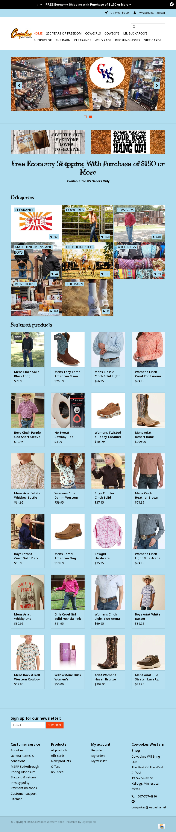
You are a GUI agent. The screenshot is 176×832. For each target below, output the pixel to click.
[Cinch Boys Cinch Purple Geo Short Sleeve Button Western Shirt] (28, 410)
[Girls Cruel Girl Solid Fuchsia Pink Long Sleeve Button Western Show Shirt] (68, 592)
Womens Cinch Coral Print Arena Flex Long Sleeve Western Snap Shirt (148, 374)
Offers (55, 766)
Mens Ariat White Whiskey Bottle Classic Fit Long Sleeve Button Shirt (27, 495)
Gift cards (152, 40)
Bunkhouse (42, 40)
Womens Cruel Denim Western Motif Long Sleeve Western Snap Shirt (66, 495)
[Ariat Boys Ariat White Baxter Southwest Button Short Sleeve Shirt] (148, 592)
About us (17, 750)
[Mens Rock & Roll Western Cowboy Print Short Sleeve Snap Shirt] (28, 652)
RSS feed (57, 772)
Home (37, 33)
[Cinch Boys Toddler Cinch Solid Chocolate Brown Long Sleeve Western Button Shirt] (108, 471)
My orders (98, 756)
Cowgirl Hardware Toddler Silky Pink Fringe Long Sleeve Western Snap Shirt (108, 556)
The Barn (62, 40)
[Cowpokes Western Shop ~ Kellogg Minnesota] (21, 33)
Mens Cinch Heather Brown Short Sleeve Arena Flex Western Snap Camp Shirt (146, 495)
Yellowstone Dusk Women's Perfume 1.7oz (68, 677)
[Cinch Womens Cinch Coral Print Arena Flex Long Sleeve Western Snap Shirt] (148, 349)
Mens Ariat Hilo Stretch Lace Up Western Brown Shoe (147, 677)
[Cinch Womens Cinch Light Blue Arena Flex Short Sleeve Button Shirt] (108, 592)
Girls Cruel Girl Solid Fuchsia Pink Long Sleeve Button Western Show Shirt (68, 616)
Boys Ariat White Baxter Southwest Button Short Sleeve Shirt (147, 616)
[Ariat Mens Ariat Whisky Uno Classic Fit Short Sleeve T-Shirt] (28, 592)
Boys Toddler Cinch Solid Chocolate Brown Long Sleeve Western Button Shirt (108, 495)
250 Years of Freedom (64, 33)
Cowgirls (93, 33)
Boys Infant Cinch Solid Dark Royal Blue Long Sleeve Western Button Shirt (26, 556)
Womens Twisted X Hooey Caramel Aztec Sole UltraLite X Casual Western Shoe (108, 434)
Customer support (23, 793)
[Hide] (171, 4)
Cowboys (112, 33)
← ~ (39, 4)
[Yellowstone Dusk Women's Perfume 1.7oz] (68, 652)
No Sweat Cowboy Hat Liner (64, 434)
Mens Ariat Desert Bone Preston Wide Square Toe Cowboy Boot (145, 434)
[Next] (157, 85)
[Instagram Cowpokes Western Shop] (161, 718)
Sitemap (16, 799)
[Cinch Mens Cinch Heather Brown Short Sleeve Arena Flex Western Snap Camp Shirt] (148, 471)
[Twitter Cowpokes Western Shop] (154, 718)
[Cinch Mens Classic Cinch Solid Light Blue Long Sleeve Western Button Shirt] (108, 349)
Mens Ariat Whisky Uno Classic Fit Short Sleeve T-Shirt (26, 616)
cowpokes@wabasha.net (149, 807)
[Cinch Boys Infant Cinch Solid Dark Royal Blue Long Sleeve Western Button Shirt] (28, 531)
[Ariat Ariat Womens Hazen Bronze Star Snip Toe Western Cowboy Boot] (108, 652)
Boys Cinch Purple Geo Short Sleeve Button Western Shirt (27, 434)
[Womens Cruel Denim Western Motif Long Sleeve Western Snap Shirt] (68, 471)
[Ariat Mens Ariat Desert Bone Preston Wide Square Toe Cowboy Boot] (148, 410)
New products (61, 761)
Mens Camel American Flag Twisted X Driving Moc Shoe (68, 556)
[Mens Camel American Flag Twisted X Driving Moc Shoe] (68, 531)
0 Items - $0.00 (119, 13)
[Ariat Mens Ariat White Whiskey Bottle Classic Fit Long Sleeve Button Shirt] (28, 471)
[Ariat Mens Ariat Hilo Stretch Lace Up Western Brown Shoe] (148, 652)
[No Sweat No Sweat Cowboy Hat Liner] (68, 410)
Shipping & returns (23, 777)
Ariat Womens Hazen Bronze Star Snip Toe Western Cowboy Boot (107, 677)
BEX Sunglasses (127, 40)
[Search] (134, 26)
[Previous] (19, 85)
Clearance (82, 40)
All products (59, 750)
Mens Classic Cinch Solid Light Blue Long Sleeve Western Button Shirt (108, 374)
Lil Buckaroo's (135, 33)
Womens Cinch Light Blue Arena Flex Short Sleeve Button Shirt (108, 616)
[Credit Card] (160, 826)
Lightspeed (89, 822)
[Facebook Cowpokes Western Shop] (146, 718)
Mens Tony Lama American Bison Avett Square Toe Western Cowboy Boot (68, 374)
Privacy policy (20, 783)
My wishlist (99, 761)
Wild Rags (103, 40)
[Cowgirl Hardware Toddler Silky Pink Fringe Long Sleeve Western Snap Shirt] (108, 531)
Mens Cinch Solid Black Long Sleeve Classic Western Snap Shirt (26, 374)
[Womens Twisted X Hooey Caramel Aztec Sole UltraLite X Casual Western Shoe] (108, 410)
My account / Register (151, 13)
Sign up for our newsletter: (36, 718)
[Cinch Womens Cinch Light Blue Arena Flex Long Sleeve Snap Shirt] (148, 531)
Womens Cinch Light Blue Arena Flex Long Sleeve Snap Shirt (147, 556)
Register (97, 750)
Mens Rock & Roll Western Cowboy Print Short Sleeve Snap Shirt (27, 677)
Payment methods (24, 788)
